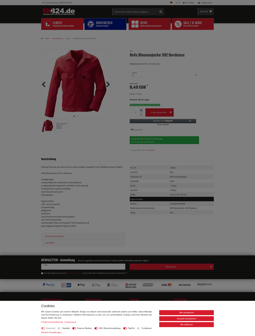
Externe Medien (84, 328)
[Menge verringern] (141, 114)
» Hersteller (49, 242)
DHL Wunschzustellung (110, 328)
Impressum (71, 322)
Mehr (47, 38)
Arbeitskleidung (57, 38)
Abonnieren (171, 266)
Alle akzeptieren (186, 312)
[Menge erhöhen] (141, 110)
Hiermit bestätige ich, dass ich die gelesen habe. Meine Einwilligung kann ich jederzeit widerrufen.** (86, 273)
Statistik (66, 328)
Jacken (68, 38)
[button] (163, 122)
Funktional (146, 328)
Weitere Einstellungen (51, 332)
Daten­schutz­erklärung (53, 322)
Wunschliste (137, 129)
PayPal (131, 328)
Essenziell (50, 328)
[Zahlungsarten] (127, 285)
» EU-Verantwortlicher (54, 236)
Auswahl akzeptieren (186, 318)
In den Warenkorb (158, 112)
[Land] (171, 2)
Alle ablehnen (186, 324)
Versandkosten (150, 150)
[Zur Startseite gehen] (41, 38)
